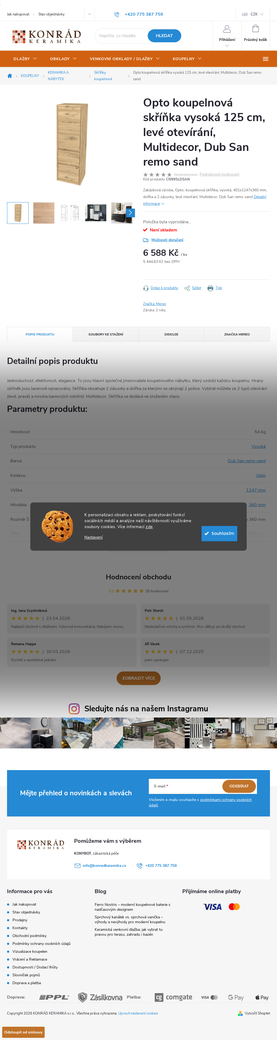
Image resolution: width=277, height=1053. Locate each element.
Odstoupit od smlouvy (23, 1032)
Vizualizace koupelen (29, 951)
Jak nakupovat (18, 14)
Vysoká (259, 447)
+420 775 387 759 (161, 865)
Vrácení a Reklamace (29, 959)
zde (149, 526)
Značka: (154, 304)
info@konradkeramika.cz (104, 865)
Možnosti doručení (167, 240)
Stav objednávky (51, 14)
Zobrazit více (138, 678)
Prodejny (19, 920)
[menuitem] (25, 59)
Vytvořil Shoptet (257, 1013)
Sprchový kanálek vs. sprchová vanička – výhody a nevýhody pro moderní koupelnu (130, 920)
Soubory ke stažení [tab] (105, 334)
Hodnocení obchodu (138, 577)
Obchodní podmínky (29, 935)
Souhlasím (223, 533)
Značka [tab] (237, 334)
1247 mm (256, 490)
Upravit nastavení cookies (138, 1013)
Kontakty (20, 928)
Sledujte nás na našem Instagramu (146, 708)
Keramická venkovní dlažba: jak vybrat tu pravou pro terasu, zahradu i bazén (129, 932)
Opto (261, 476)
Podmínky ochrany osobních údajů (41, 943)
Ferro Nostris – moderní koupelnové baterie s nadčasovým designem (132, 907)
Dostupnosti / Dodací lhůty (35, 967)
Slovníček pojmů (26, 975)
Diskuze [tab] (171, 334)
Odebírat (239, 786)
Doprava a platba (26, 983)
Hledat (164, 36)
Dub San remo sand (247, 461)
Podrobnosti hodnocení (219, 174)
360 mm (257, 505)
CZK (254, 14)
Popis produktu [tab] (40, 334)
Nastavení (93, 537)
